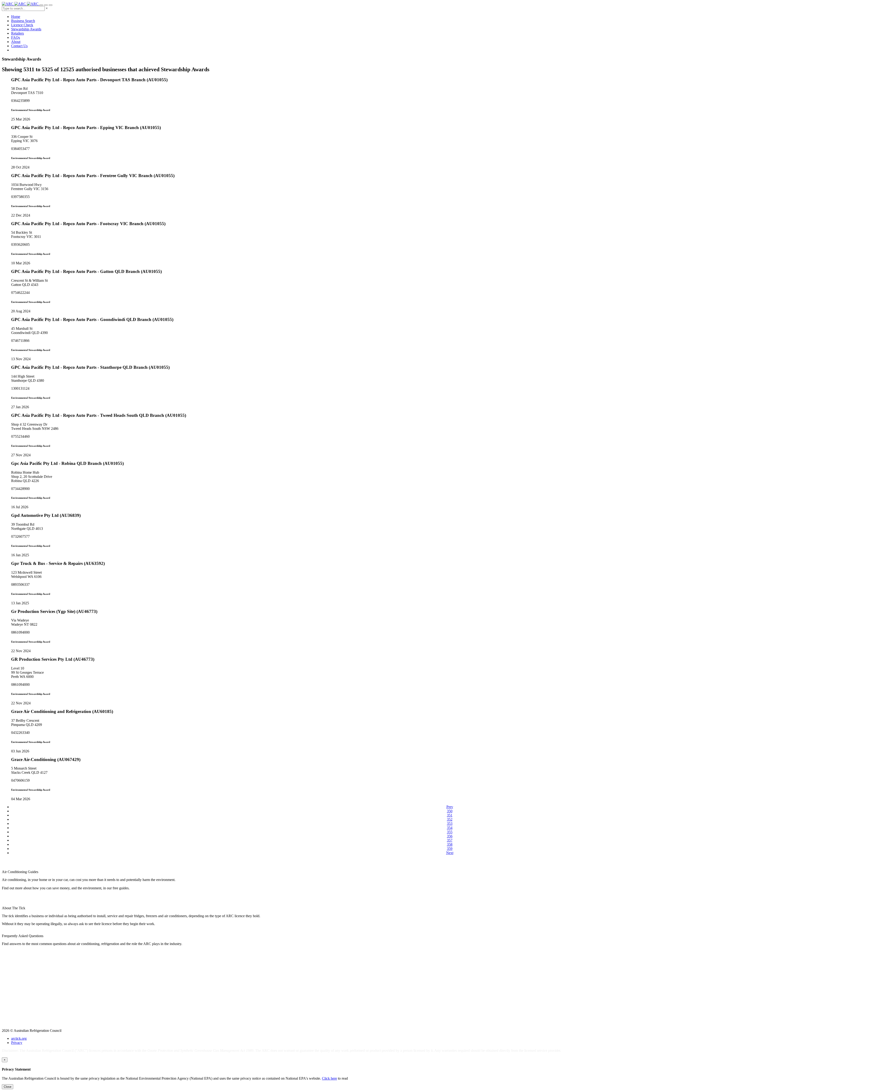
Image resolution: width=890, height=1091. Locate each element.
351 (449, 815)
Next (449, 853)
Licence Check (22, 25)
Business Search (23, 21)
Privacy (16, 1043)
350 (449, 811)
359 (449, 849)
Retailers (17, 33)
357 (449, 840)
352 (449, 819)
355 (449, 832)
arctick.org (19, 1038)
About (15, 42)
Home (15, 17)
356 (449, 836)
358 (449, 844)
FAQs (15, 37)
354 (449, 828)
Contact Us (19, 46)
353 (449, 824)
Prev (449, 807)
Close (7, 1086)
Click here (329, 1078)
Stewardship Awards (26, 29)
